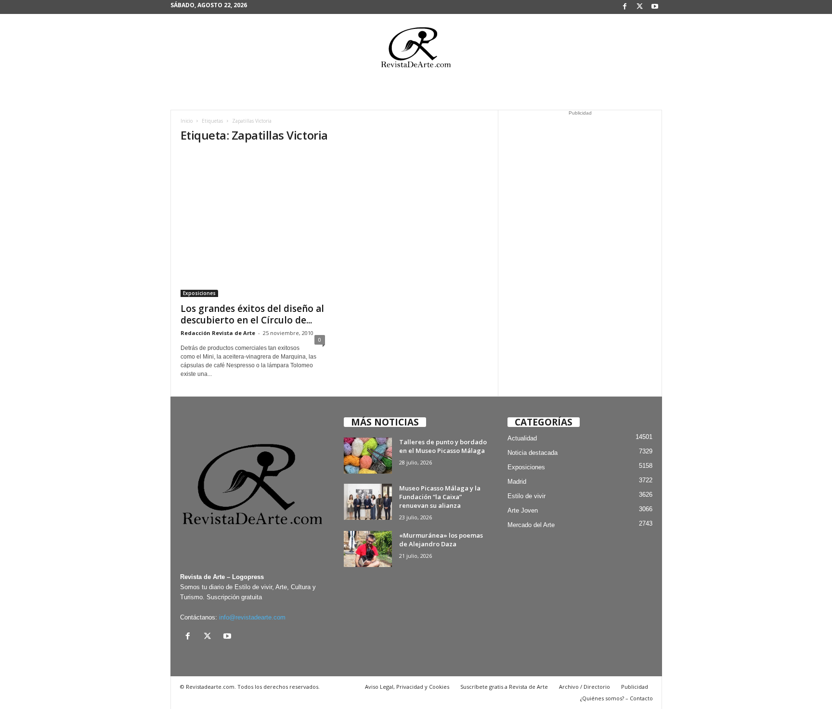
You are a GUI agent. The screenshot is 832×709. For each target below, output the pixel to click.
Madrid (516, 481)
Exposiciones (199, 293)
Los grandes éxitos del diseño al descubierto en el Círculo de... (252, 314)
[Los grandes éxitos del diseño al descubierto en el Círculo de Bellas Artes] (253, 225)
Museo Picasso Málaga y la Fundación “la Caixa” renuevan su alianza (440, 497)
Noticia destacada (532, 452)
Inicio (187, 120)
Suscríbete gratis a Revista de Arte (504, 686)
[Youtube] (655, 7)
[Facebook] (625, 7)
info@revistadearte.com (252, 617)
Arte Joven (522, 510)
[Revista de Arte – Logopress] (416, 50)
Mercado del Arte (531, 525)
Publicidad (634, 686)
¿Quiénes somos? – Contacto (616, 698)
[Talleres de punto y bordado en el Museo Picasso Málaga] (368, 456)
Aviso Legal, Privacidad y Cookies (407, 686)
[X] (640, 7)
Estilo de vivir (526, 496)
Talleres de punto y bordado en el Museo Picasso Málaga (443, 446)
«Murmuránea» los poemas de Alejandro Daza (441, 539)
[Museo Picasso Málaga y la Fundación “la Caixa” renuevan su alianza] (368, 502)
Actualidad (522, 438)
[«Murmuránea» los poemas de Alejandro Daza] (368, 549)
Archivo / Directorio (584, 686)
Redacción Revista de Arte (218, 332)
